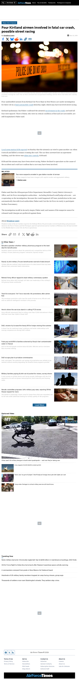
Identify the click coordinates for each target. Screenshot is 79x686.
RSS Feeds (25, 666)
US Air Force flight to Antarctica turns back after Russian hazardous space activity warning (35, 565)
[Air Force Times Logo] (24, 3)
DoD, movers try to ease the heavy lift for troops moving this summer (26, 325)
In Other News (8, 242)
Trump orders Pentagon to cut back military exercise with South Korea (34, 484)
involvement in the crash (55, 111)
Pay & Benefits (42, 2)
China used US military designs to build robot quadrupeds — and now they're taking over (31, 460)
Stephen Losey (9, 35)
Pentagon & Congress (64, 2)
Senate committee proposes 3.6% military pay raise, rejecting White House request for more (26, 390)
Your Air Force (9, 23)
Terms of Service (9, 664)
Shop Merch (26, 669)
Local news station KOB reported (14, 149)
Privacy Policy (8, 661)
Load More (39, 405)
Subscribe (25, 661)
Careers (61, 661)
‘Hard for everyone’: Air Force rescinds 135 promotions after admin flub (25, 294)
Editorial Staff (44, 669)
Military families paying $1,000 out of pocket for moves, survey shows (26, 373)
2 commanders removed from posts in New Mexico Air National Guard (27, 570)
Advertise (43, 661)
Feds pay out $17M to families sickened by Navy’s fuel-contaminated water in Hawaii (26, 342)
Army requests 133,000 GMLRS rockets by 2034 (27, 465)
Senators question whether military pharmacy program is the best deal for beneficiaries (25, 246)
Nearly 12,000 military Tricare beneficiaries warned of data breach (25, 261)
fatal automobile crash (24, 105)
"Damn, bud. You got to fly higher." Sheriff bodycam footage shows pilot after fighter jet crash (40, 475)
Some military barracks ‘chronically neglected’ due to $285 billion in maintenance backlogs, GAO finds (39, 560)
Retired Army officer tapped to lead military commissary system (24, 277)
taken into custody (31, 155)
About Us (62, 664)
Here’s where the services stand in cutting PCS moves (21, 309)
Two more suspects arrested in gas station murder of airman (38, 174)
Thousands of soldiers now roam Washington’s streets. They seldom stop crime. (30, 580)
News (34, 2)
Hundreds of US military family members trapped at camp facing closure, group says (32, 575)
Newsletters (26, 664)
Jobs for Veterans (64, 666)
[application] (40, 437)
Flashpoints (51, 2)
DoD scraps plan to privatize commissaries (17, 357)
